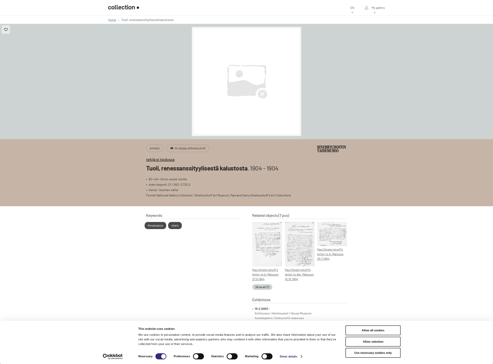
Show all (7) (262, 287)
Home (112, 20)
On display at (190, 148)
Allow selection (373, 341)
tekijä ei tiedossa (160, 159)
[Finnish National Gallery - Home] (123, 8)
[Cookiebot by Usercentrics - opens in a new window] (113, 356)
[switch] (198, 356)
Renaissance (155, 225)
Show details (288, 356)
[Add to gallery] (6, 29)
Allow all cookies (373, 330)
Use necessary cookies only (373, 352)
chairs (175, 225)
